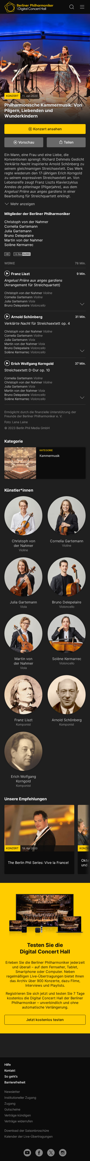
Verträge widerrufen (18, 1121)
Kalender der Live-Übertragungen (28, 1136)
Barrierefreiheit (14, 1082)
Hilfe (7, 1064)
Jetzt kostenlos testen (45, 1019)
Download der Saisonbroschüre (26, 1130)
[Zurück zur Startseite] (28, 7)
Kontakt (9, 1070)
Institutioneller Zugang (20, 1097)
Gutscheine (12, 1109)
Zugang (10, 1103)
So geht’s (11, 1076)
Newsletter (12, 1091)
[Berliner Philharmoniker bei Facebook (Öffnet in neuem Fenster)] (39, 1152)
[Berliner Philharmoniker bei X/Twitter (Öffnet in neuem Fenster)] (51, 1152)
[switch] (82, 303)
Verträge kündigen (17, 1115)
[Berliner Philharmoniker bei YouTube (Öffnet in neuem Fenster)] (27, 1152)
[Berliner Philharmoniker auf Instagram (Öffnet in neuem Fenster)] (62, 1152)
